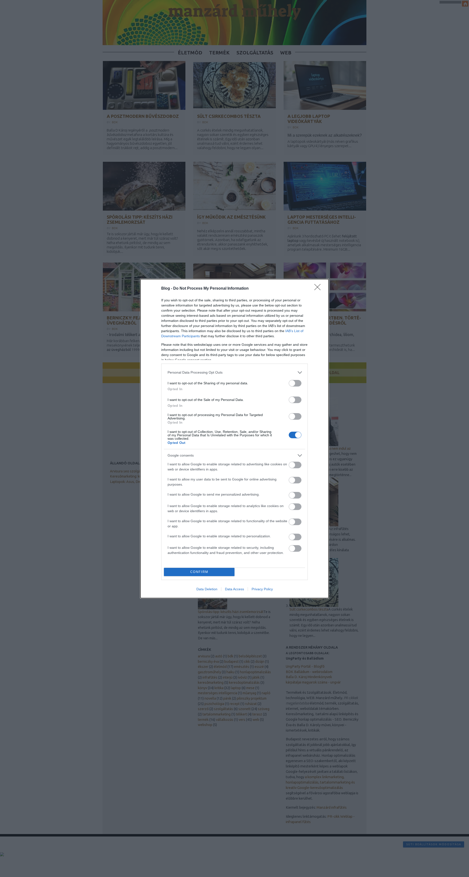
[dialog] (234, 438)
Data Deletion (206, 589)
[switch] (295, 383)
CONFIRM (199, 572)
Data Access (234, 589)
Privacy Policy (262, 589)
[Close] (319, 288)
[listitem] (234, 372)
